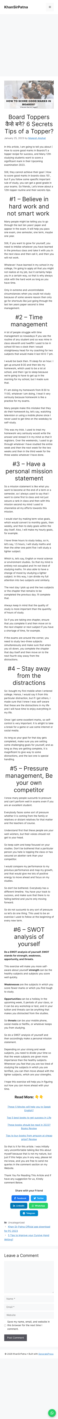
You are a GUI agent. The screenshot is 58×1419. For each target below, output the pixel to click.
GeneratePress (45, 1354)
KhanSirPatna (16, 7)
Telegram (30, 1213)
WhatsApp (40, 1205)
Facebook (21, 1198)
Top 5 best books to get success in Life (29, 1117)
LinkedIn (20, 1205)
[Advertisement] (29, 46)
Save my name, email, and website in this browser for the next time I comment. (28, 1325)
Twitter (40, 1198)
